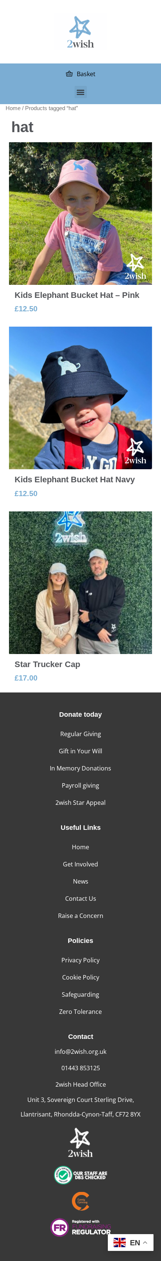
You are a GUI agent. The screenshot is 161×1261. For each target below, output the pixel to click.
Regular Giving (80, 734)
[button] (81, 92)
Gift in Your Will (80, 751)
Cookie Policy (80, 977)
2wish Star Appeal (80, 802)
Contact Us (80, 898)
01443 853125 (80, 1068)
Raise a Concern (80, 916)
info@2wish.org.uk (80, 1051)
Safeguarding (80, 994)
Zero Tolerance (80, 1012)
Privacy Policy (80, 960)
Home (13, 108)
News (80, 881)
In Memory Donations (80, 768)
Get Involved (80, 864)
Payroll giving (80, 785)
